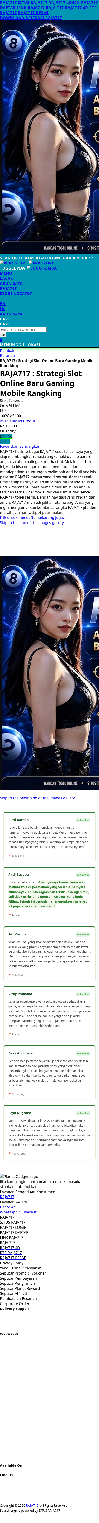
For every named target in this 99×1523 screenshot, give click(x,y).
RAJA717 (8, 2)
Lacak (6, 278)
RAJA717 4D (76, 7)
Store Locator (16, 293)
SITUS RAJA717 (32, 2)
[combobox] (23, 329)
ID (2, 308)
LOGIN (5, 441)
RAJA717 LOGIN (64, 2)
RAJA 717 (55, 7)
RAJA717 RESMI (33, 12)
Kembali (7, 350)
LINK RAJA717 (31, 7)
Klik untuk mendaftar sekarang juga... (33, 517)
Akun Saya (11, 283)
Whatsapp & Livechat (18, 1212)
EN (3, 303)
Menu (6, 273)
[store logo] (42, 268)
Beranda (7, 355)
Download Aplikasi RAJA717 (31, 17)
